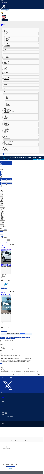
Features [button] (2, 218)
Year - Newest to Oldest (21, 337)
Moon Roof (2, 223)
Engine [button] (2, 209)
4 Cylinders (2, 210)
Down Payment (9, 342)
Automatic (2, 212)
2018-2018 (13, 154)
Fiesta (16, 154)
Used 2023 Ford (3, 292)
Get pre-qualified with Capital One (8, 77)
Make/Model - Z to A (3, 337)
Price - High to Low (16, 337)
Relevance (7, 337)
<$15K (1, 186)
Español (2, 0)
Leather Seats (2, 222)
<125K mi (2, 203)
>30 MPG (2, 195)
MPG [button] (1, 188)
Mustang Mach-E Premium (5, 294)
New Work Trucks (6, 49)
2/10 (6, 242)
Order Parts (5, 82)
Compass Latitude (4, 247)
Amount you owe (9, 345)
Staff (4, 88)
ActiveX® (2, 219)
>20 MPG (2, 191)
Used (11, 154)
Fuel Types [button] (2, 213)
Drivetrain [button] (2, 206)
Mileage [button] (2, 199)
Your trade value (9, 343)
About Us (3, 83)
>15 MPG (1, 190)
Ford (15, 154)
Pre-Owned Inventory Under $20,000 (6, 154)
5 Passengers (2, 217)
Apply (1, 363)
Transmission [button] (2, 211)
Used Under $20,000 (7, 72)
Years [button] (1, 165)
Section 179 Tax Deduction (7, 70)
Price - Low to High (11, 337)
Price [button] (1, 185)
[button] (6, 187)
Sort (1, 238)
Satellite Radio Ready (3, 226)
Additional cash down (10, 346)
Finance (3, 73)
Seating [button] (2, 216)
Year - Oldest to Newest (27, 337)
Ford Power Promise (6, 63)
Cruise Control (2, 221)
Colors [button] (1, 176)
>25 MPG (2, 194)
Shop (1, 395)
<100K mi (2, 202)
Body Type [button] (2, 170)
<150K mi (2, 204)
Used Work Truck (6, 57)
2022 (1, 166)
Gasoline (1, 215)
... (2, 236)
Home (1, 154)
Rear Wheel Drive (2, 208)
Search (2, 231)
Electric (1, 214)
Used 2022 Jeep (3, 245)
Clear (1, 236)
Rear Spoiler (2, 225)
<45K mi (1, 200)
